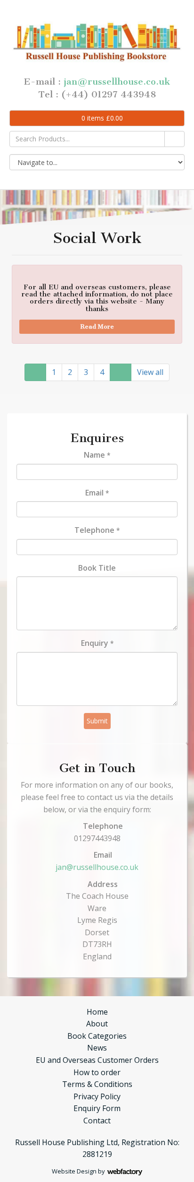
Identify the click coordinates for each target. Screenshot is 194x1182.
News (97, 1048)
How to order (97, 1072)
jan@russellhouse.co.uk (117, 81)
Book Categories (97, 1036)
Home (97, 1012)
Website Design (74, 1171)
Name (97, 455)
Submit (97, 720)
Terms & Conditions (97, 1084)
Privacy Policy (97, 1096)
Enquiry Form (97, 1108)
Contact (97, 1120)
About (97, 1023)
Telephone (97, 530)
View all (150, 372)
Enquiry (97, 643)
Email (97, 492)
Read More (97, 326)
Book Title (97, 568)
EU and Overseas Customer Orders (97, 1060)
